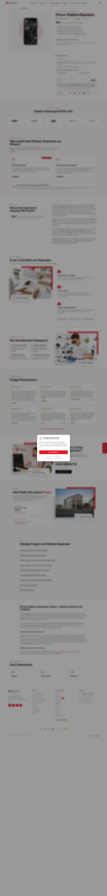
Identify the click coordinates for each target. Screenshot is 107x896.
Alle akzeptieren (53, 452)
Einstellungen (58, 458)
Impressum (57, 456)
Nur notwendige (49, 458)
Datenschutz (50, 456)
